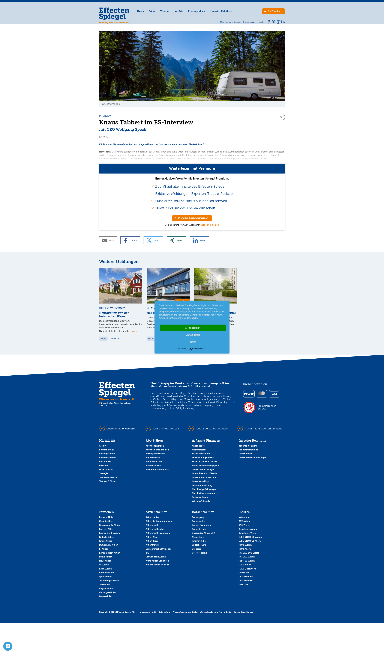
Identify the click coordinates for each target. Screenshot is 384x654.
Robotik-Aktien (106, 572)
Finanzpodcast (197, 11)
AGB (154, 612)
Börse (152, 11)
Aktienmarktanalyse (155, 529)
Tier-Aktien (104, 584)
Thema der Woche (108, 477)
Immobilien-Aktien (108, 545)
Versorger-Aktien (107, 592)
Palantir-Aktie (199, 541)
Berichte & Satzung (247, 446)
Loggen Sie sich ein (209, 225)
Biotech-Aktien (106, 517)
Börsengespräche (108, 457)
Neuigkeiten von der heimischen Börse (114, 314)
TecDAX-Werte (245, 580)
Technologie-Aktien (109, 580)
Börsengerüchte (107, 453)
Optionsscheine (200, 497)
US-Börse (196, 549)
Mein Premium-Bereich (157, 469)
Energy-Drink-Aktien (109, 533)
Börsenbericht (106, 450)
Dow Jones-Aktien (247, 529)
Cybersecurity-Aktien (109, 525)
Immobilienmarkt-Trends (204, 473)
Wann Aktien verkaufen (157, 561)
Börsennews (105, 461)
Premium (274, 11)
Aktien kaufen (152, 517)
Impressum (145, 612)
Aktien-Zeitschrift (154, 461)
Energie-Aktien (106, 529)
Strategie (103, 473)
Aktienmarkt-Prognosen (158, 533)
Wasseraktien (105, 596)
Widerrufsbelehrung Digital (185, 612)
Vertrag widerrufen (155, 453)
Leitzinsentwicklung (202, 485)
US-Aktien (243, 584)
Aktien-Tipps (152, 541)
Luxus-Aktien (105, 557)
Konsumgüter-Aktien (109, 553)
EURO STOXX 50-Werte (249, 541)
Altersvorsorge (199, 450)
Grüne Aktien (105, 541)
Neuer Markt (198, 537)
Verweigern (193, 334)
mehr (135, 331)
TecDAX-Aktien (245, 576)
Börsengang (198, 517)
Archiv (179, 11)
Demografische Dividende (158, 549)
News (140, 11)
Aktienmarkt (152, 525)
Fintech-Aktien (106, 537)
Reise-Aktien (105, 569)
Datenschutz (164, 612)
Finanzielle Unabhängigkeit (205, 465)
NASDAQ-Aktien (246, 557)
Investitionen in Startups (204, 477)
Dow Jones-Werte (247, 533)
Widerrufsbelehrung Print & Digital (215, 612)
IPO (147, 553)
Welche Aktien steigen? (157, 564)
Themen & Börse (107, 481)
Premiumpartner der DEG (267, 407)
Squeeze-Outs (199, 545)
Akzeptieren (192, 327)
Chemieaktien (106, 521)
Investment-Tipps (200, 481)
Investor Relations (221, 11)
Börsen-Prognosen (201, 525)
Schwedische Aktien (156, 557)
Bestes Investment (201, 453)
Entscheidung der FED (203, 457)
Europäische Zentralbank (204, 461)
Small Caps (243, 572)
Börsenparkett (199, 521)
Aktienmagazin (153, 457)
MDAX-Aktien (245, 545)
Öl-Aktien (104, 564)
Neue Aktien (105, 561)
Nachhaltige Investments (204, 493)
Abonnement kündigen (157, 450)
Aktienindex (244, 517)
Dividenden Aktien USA (203, 533)
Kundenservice (153, 465)
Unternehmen (245, 453)
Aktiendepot (198, 446)
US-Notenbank (199, 553)
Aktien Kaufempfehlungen (159, 521)
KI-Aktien (103, 549)
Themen (165, 11)
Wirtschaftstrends (201, 501)
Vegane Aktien (106, 588)
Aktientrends (152, 545)
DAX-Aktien (244, 521)
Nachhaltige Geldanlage (204, 489)
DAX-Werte (244, 525)
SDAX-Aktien (244, 564)
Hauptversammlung (248, 450)
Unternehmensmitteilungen (252, 457)
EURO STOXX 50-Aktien (250, 537)
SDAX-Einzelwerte (247, 569)
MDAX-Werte (244, 549)
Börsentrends (199, 529)
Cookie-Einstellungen (244, 612)
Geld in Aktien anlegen (203, 469)
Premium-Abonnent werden (193, 218)
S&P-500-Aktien (246, 561)
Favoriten (103, 465)
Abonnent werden (155, 446)
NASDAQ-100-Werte (248, 553)
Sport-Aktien (105, 576)
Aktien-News (152, 537)
